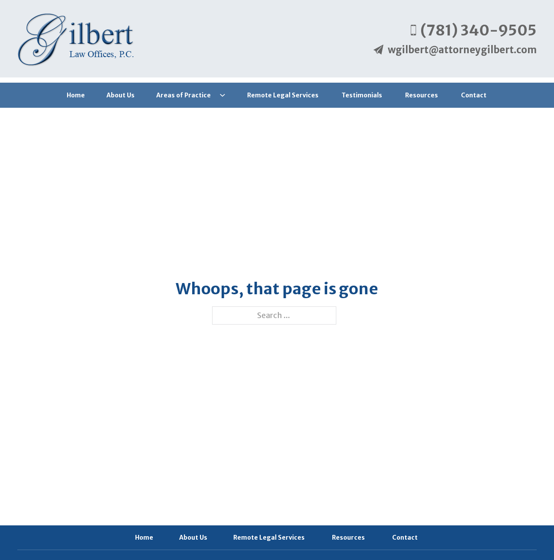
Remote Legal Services (283, 95)
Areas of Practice (183, 95)
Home (76, 95)
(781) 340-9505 (478, 30)
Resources (422, 95)
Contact (474, 95)
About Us (120, 95)
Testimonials (362, 95)
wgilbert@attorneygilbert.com (462, 50)
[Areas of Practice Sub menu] (222, 95)
